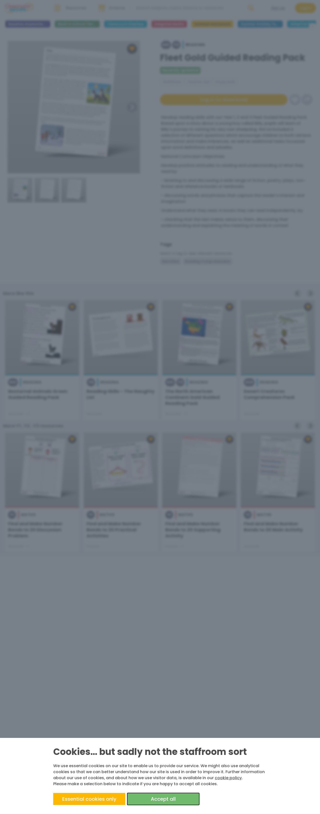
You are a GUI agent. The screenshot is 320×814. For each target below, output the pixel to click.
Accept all (163, 798)
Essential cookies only (89, 798)
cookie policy (228, 778)
